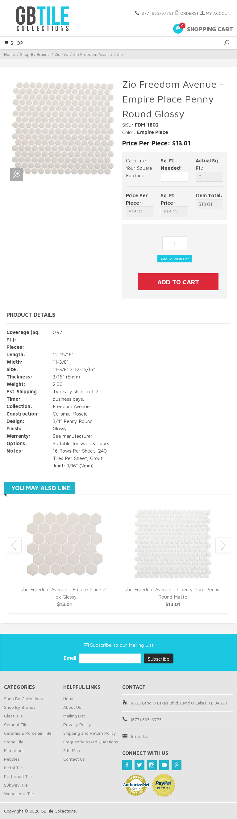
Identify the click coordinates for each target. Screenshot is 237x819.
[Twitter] (139, 765)
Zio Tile (61, 54)
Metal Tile (13, 767)
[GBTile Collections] (47, 18)
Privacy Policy (77, 724)
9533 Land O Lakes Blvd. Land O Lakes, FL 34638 (179, 702)
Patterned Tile (18, 776)
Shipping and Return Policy (89, 733)
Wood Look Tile (19, 793)
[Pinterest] (176, 765)
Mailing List (74, 715)
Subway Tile (16, 785)
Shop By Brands (35, 54)
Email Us (139, 736)
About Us (72, 707)
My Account (219, 13)
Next (223, 545)
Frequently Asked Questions (90, 741)
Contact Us (74, 759)
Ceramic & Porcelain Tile (28, 733)
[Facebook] (127, 765)
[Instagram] (152, 765)
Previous (13, 545)
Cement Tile (15, 724)
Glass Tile (13, 715)
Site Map (71, 750)
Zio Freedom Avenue (92, 54)
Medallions (14, 750)
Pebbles (12, 759)
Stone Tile (13, 741)
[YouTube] (164, 765)
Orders (188, 13)
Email (70, 658)
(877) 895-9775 (155, 13)
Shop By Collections (23, 698)
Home (9, 54)
